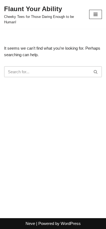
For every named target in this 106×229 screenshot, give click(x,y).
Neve (30, 223)
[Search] (96, 71)
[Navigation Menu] (95, 14)
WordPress (71, 223)
